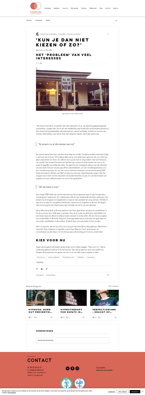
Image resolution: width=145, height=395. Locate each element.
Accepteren (135, 392)
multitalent (80, 257)
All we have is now (68, 257)
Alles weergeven (114, 286)
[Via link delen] (47, 269)
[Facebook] (72, 368)
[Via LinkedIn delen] (42, 269)
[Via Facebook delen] (37, 269)
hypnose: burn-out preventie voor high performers (40, 310)
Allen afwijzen (122, 392)
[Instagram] (77, 368)
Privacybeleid (11, 393)
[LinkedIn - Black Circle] (68, 368)
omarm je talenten (53, 257)
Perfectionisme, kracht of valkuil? (104, 310)
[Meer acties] (108, 34)
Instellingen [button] (111, 392)
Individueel (38, 20)
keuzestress (90, 257)
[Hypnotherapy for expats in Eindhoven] (72, 298)
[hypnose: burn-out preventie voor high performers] (40, 298)
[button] (116, 20)
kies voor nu (41, 257)
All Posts (28, 20)
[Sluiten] (142, 391)
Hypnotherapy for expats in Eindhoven (71, 310)
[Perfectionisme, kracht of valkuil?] (104, 298)
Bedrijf (48, 20)
